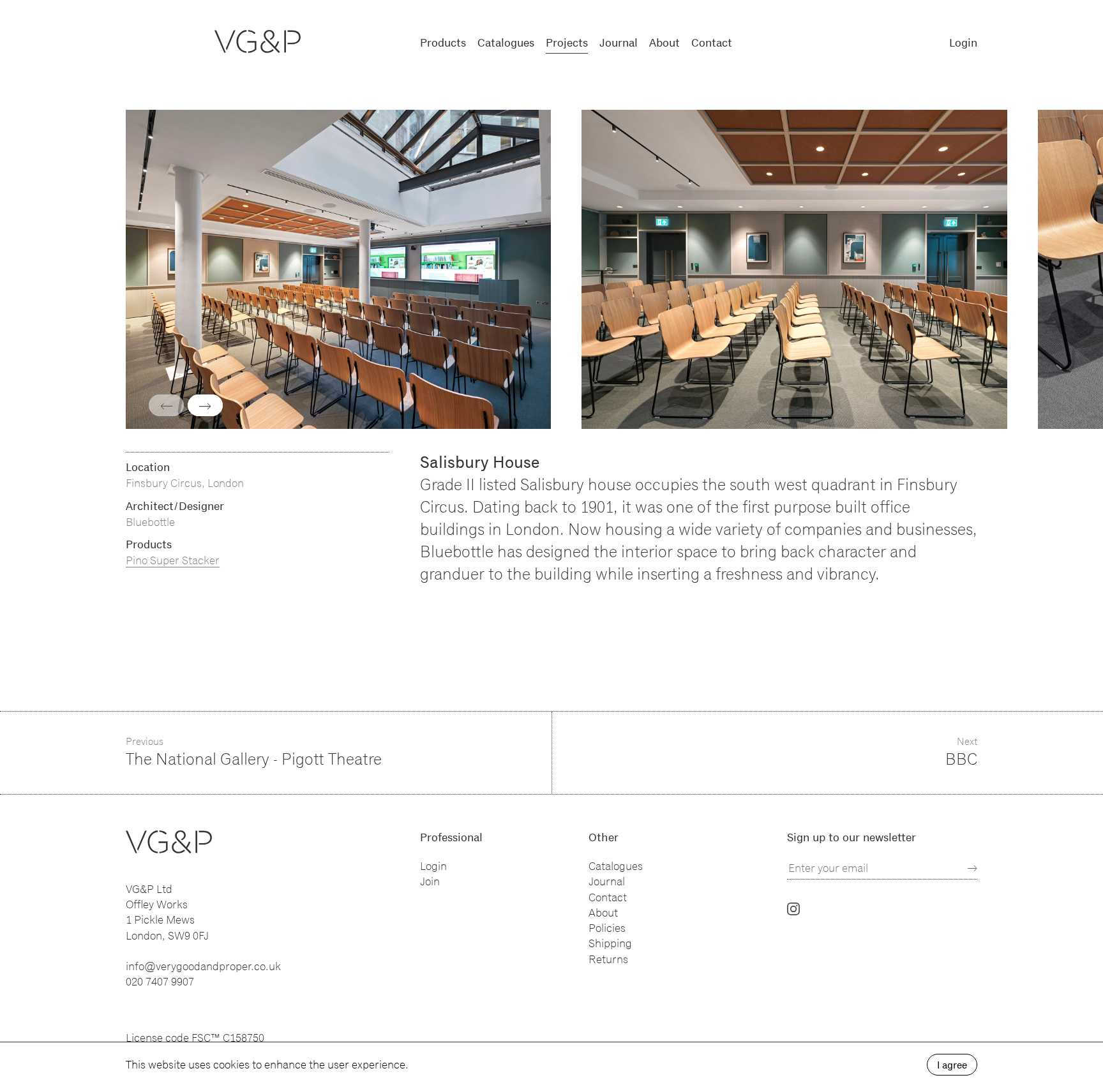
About (664, 43)
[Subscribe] (972, 868)
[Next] (205, 405)
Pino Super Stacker (173, 560)
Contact (711, 43)
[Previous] (166, 405)
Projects (567, 43)
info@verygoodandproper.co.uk (203, 966)
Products (443, 43)
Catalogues (505, 43)
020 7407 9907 (160, 981)
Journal (618, 43)
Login (963, 43)
